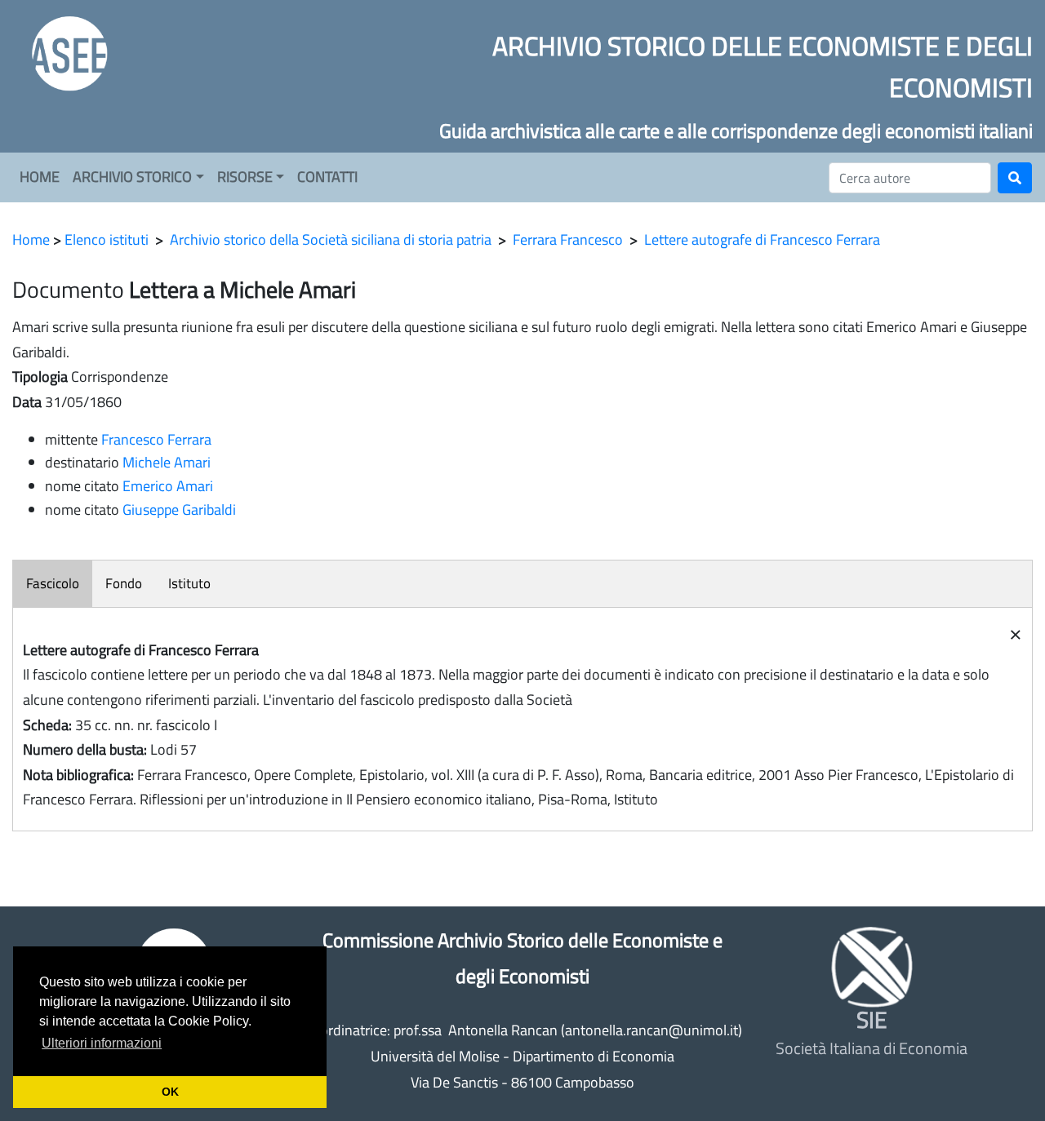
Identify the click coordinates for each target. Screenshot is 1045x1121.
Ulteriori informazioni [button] (102, 1043)
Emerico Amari (167, 486)
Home (31, 239)
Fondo (123, 583)
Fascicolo (52, 583)
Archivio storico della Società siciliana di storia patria (330, 239)
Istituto (189, 583)
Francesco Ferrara (156, 439)
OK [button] (170, 1091)
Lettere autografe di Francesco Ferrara (762, 239)
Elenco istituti (106, 239)
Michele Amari (166, 462)
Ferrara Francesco (568, 239)
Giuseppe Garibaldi (179, 509)
